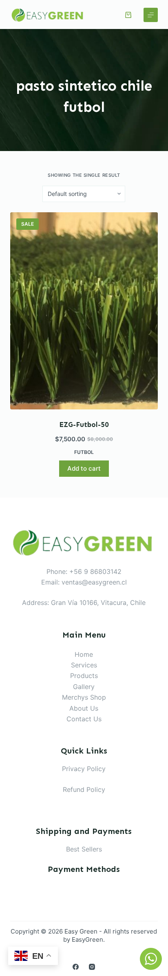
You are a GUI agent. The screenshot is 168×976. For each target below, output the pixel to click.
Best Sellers (84, 849)
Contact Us (84, 719)
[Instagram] (92, 967)
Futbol (84, 452)
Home (84, 654)
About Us (83, 708)
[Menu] (151, 15)
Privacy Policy (84, 769)
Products (84, 675)
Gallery (84, 687)
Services (84, 665)
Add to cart (84, 468)
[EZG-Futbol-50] (84, 310)
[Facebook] (76, 967)
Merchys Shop (84, 697)
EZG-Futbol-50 (84, 424)
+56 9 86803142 (95, 571)
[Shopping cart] (128, 15)
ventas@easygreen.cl (94, 582)
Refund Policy (84, 789)
